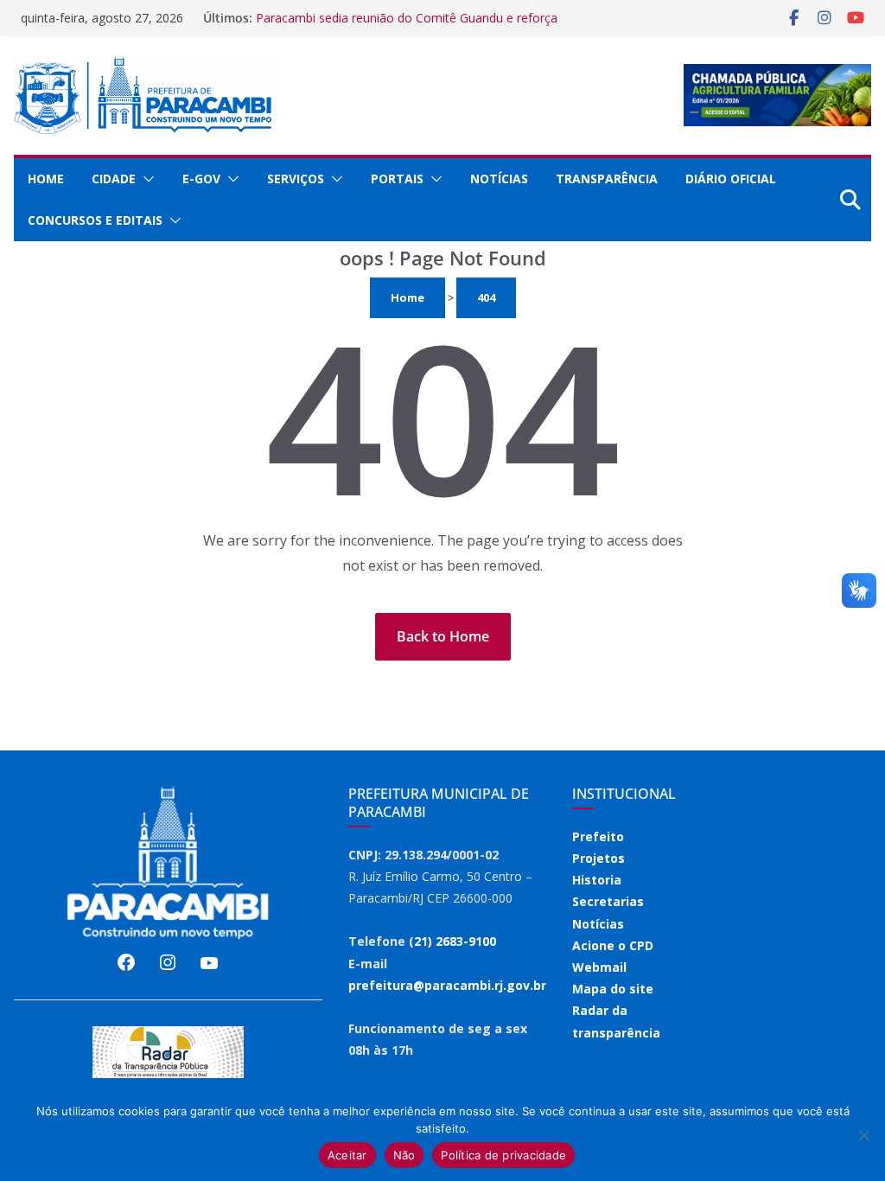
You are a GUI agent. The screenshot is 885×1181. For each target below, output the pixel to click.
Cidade (114, 178)
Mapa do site (612, 988)
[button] (145, 179)
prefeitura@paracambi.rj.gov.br (447, 985)
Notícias (499, 178)
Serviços (295, 178)
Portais (397, 178)
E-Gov (201, 178)
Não (404, 1155)
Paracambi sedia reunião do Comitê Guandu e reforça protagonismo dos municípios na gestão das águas (406, 26)
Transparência (607, 178)
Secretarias (608, 901)
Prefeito (598, 836)
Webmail (599, 967)
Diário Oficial (730, 178)
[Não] (863, 1135)
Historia (596, 879)
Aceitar (347, 1155)
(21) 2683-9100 (452, 941)
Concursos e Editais (95, 220)
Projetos (598, 858)
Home (46, 178)
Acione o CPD (612, 945)
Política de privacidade (503, 1155)
